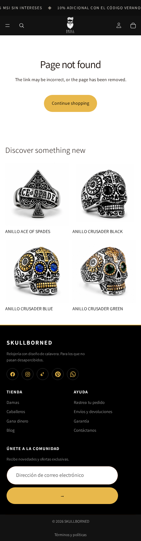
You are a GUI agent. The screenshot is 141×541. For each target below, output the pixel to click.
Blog (11, 430)
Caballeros (16, 411)
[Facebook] (12, 374)
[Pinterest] (58, 374)
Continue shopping (70, 103)
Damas (13, 402)
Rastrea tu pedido (89, 402)
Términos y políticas (70, 534)
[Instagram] (27, 374)
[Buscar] (21, 25)
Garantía (81, 421)
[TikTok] (43, 374)
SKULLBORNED (76, 521)
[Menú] (7, 25)
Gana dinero (17, 421)
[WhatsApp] (73, 374)
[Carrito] (133, 25)
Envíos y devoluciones (93, 411)
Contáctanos (85, 430)
